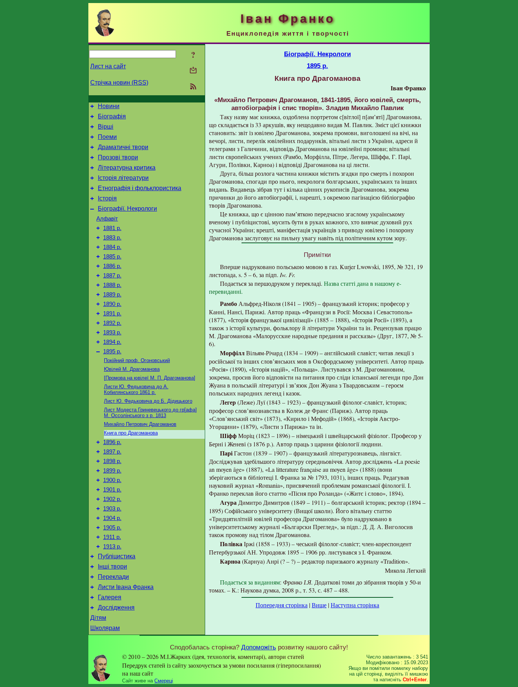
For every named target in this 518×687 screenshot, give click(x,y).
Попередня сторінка (282, 605)
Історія (107, 198)
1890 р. (112, 304)
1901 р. (112, 490)
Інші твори (112, 566)
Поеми (107, 137)
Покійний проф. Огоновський (137, 360)
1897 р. (112, 452)
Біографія (112, 116)
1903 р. (112, 509)
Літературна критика (126, 167)
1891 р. (112, 313)
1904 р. (112, 518)
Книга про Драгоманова (131, 433)
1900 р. (112, 480)
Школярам (105, 628)
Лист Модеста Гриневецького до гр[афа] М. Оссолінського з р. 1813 (150, 412)
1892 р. (112, 323)
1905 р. (112, 528)
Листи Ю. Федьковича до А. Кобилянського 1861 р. (136, 389)
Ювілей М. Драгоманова (132, 369)
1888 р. (112, 285)
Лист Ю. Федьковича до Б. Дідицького (148, 401)
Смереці (163, 681)
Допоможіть (258, 647)
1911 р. (112, 537)
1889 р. (112, 295)
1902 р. (112, 499)
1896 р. (112, 442)
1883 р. (112, 238)
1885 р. (112, 257)
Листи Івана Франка (126, 587)
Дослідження (116, 607)
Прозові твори (118, 157)
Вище (319, 605)
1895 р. (112, 351)
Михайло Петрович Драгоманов (140, 424)
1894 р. (112, 342)
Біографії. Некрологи (127, 208)
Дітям (98, 618)
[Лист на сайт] (193, 71)
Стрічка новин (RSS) (119, 82)
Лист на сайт (108, 66)
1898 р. (112, 461)
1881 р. (112, 228)
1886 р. (112, 266)
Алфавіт (107, 219)
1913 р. (112, 547)
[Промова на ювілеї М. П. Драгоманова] (149, 378)
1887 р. (112, 276)
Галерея (109, 597)
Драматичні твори (123, 147)
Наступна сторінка (355, 605)
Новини (108, 106)
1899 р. (112, 471)
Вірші (105, 126)
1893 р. (112, 332)
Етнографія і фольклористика (139, 188)
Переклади (113, 577)
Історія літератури (123, 178)
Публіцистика (116, 556)
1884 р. (112, 247)
